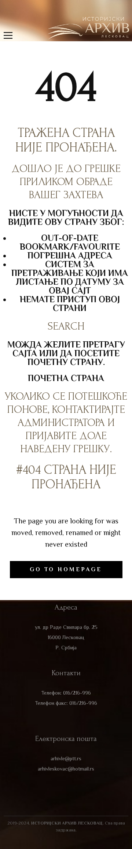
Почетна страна (66, 378)
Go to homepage (66, 569)
